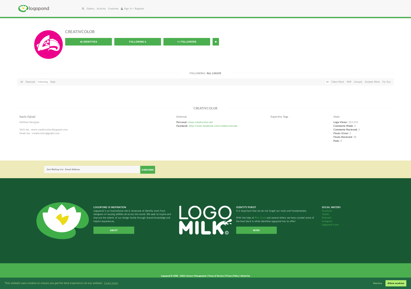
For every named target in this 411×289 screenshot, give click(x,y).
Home (49, 8)
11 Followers (187, 41)
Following (43, 82)
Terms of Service (216, 276)
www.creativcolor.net (200, 122)
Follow (216, 42)
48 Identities (88, 41)
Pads (53, 82)
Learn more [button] (111, 283)
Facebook (327, 211)
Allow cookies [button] (396, 283)
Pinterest (326, 218)
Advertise (245, 276)
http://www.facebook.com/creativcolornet (213, 126)
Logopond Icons (330, 225)
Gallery (91, 9)
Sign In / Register (133, 9)
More (256, 230)
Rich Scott (261, 218)
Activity (101, 9)
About (114, 230)
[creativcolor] (48, 44)
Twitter (325, 214)
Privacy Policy (233, 276)
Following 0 (137, 41)
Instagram (327, 221)
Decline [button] (377, 283)
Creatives (113, 9)
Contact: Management (196, 276)
